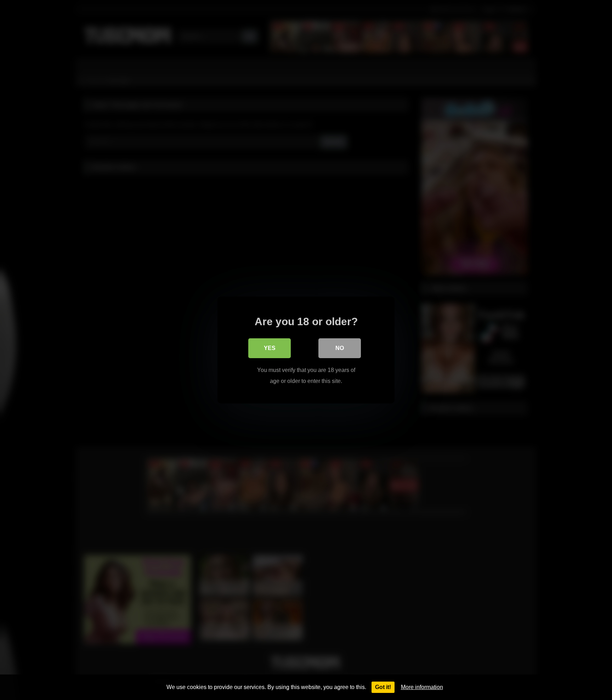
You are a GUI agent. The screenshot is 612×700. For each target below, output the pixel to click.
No (339, 348)
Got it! (383, 687)
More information (422, 687)
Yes (270, 348)
